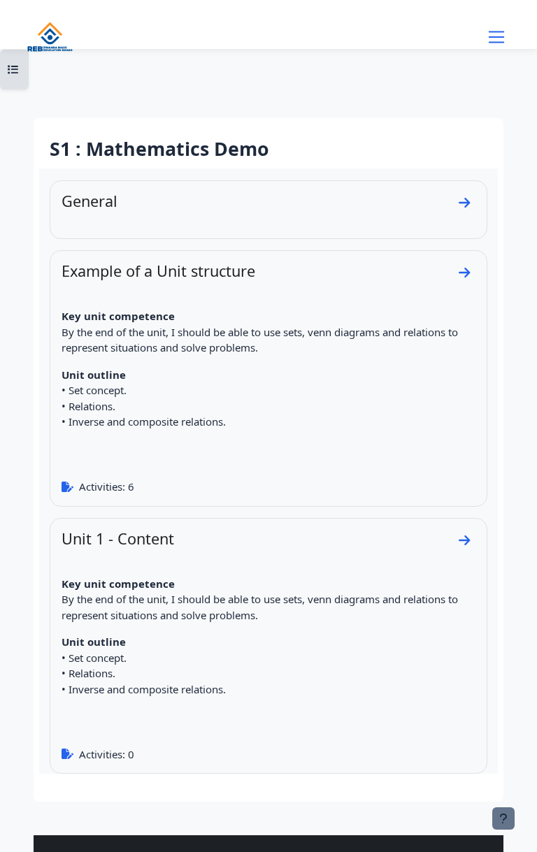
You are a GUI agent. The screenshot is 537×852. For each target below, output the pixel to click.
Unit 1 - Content (118, 538)
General (89, 201)
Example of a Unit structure (158, 271)
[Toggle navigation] (496, 37)
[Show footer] (503, 818)
